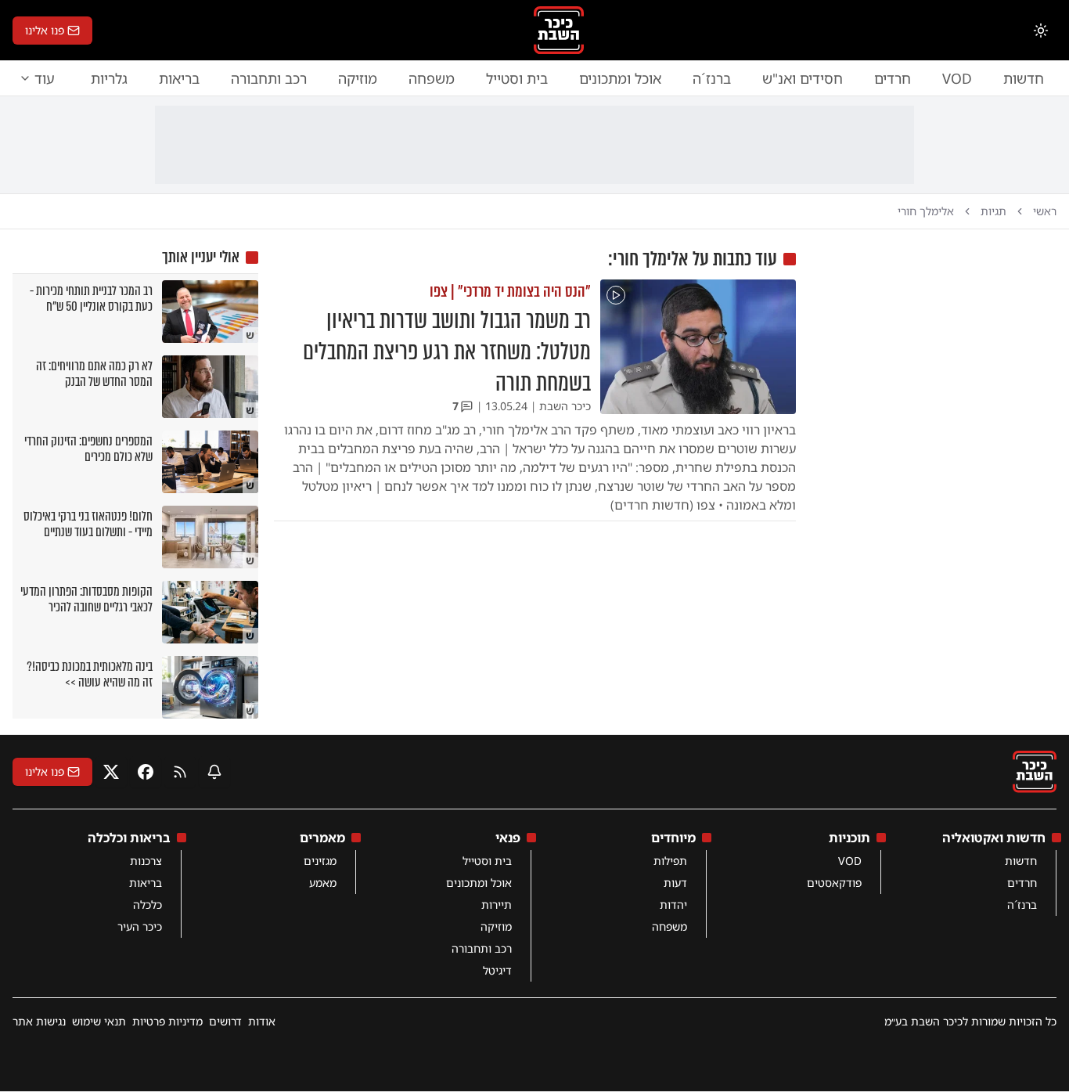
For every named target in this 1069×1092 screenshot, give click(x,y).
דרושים (225, 1021)
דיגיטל (497, 970)
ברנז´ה (712, 78)
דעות (675, 882)
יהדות (673, 904)
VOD (957, 78)
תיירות (496, 904)
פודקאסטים (834, 882)
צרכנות (146, 860)
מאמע (323, 882)
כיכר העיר (139, 926)
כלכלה (147, 904)
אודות (261, 1021)
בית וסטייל (517, 78)
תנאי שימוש (99, 1021)
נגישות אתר (39, 1021)
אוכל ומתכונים (620, 78)
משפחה (432, 78)
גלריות (109, 78)
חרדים (892, 78)
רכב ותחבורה (269, 78)
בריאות (179, 78)
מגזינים (320, 860)
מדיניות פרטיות (167, 1021)
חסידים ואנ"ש (802, 78)
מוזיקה (357, 78)
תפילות (670, 860)
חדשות (1023, 78)
